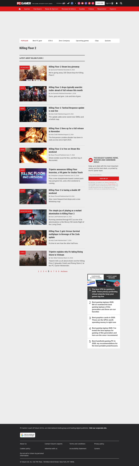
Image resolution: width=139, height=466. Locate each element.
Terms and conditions (77, 444)
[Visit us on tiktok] (93, 3)
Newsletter (101, 9)
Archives (64, 271)
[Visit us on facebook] (72, 3)
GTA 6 (50, 41)
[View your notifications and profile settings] (117, 3)
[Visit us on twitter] (75, 3)
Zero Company (64, 41)
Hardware (37, 9)
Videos (91, 9)
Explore (113, 9)
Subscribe (100, 3)
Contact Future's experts (53, 444)
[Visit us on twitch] (86, 3)
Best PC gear (37, 41)
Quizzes (108, 41)
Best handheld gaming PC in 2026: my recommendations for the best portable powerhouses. (105, 343)
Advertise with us (51, 449)
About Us (23, 444)
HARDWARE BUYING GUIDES (96, 277)
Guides (82, 9)
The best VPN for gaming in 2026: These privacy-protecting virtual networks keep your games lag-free (104, 292)
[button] (121, 3)
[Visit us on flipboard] (89, 3)
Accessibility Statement (78, 449)
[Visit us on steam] (68, 3)
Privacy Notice (111, 184)
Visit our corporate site (97, 428)
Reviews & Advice (69, 9)
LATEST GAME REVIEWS (112, 277)
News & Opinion (51, 9)
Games (27, 9)
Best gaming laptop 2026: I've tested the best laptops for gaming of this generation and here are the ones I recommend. (105, 331)
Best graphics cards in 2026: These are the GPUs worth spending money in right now (104, 320)
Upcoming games (82, 41)
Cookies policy (25, 449)
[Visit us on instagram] (79, 3)
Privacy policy (99, 444)
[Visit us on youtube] (82, 3)
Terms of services (109, 182)
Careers (97, 449)
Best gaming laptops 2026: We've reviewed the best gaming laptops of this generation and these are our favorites (104, 307)
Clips (97, 41)
